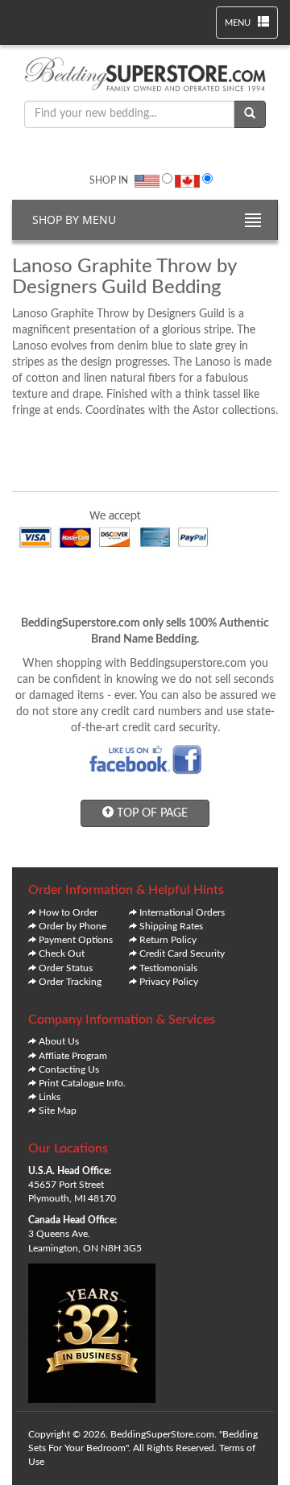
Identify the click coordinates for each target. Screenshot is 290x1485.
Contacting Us (69, 1069)
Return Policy (168, 940)
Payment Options (76, 940)
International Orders (182, 912)
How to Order (68, 912)
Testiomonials (168, 968)
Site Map (58, 1110)
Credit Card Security (182, 953)
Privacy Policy (168, 982)
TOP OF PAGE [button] (151, 813)
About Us (59, 1041)
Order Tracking (70, 982)
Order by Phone (72, 926)
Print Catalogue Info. (82, 1083)
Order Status (66, 968)
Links (49, 1097)
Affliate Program (73, 1056)
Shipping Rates (171, 926)
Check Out (62, 953)
